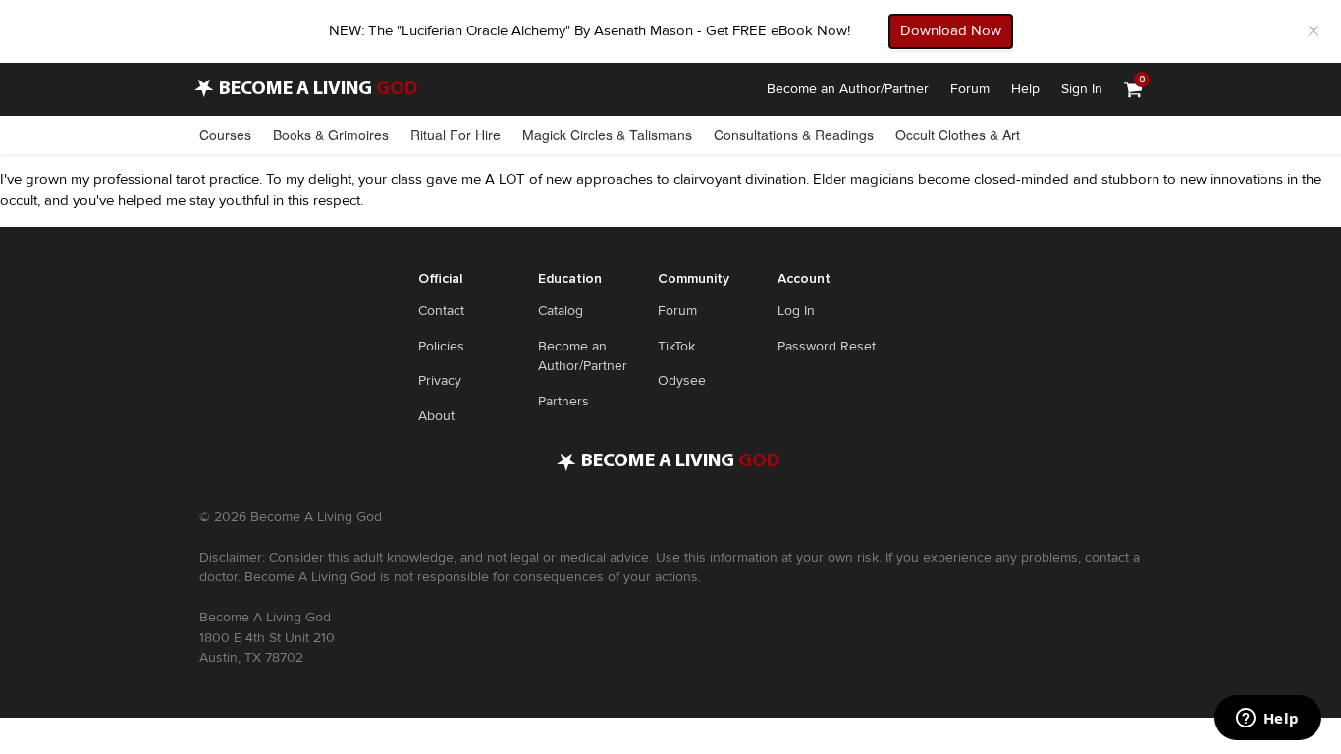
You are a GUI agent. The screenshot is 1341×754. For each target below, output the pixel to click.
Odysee (682, 380)
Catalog (560, 310)
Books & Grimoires (331, 134)
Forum (970, 89)
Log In (796, 310)
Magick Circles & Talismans (607, 134)
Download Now (950, 30)
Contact (441, 310)
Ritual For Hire (455, 134)
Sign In (1081, 89)
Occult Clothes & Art (957, 134)
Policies (441, 346)
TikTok (676, 346)
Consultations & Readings (794, 134)
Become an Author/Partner (848, 89)
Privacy (439, 380)
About (436, 415)
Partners (563, 401)
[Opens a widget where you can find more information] (1267, 719)
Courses (225, 134)
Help (1025, 89)
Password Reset (827, 346)
